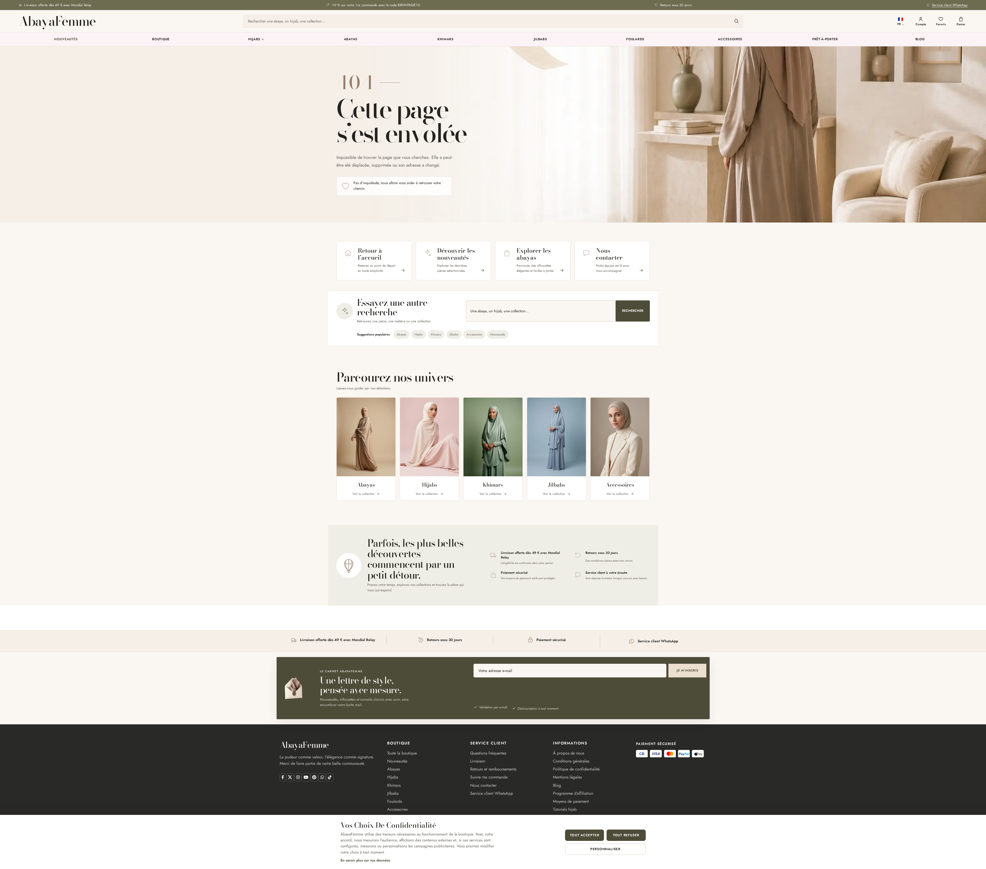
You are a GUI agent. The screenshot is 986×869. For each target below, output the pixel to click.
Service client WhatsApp (491, 793)
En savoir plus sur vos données (365, 860)
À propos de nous (568, 753)
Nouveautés (66, 39)
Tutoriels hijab (565, 809)
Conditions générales (571, 761)
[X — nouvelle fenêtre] (290, 777)
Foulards (635, 39)
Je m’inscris (687, 670)
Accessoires (730, 39)
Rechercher (632, 310)
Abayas (351, 39)
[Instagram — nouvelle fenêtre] (298, 777)
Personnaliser (605, 849)
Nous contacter (483, 785)
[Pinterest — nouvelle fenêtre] (314, 777)
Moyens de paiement (571, 801)
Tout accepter (584, 835)
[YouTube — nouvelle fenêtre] (306, 777)
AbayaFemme (57, 21)
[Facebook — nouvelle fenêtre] (283, 777)
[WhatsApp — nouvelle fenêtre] (322, 777)
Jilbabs (540, 39)
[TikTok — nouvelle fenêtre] (329, 777)
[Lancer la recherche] (736, 21)
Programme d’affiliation (573, 793)
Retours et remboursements (493, 769)
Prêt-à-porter (825, 39)
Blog (920, 39)
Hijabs (254, 39)
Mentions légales (567, 777)
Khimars (445, 39)
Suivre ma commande (489, 777)
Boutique (161, 39)
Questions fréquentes (488, 753)
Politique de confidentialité (576, 769)
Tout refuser (626, 835)
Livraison (477, 761)
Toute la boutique (402, 753)
